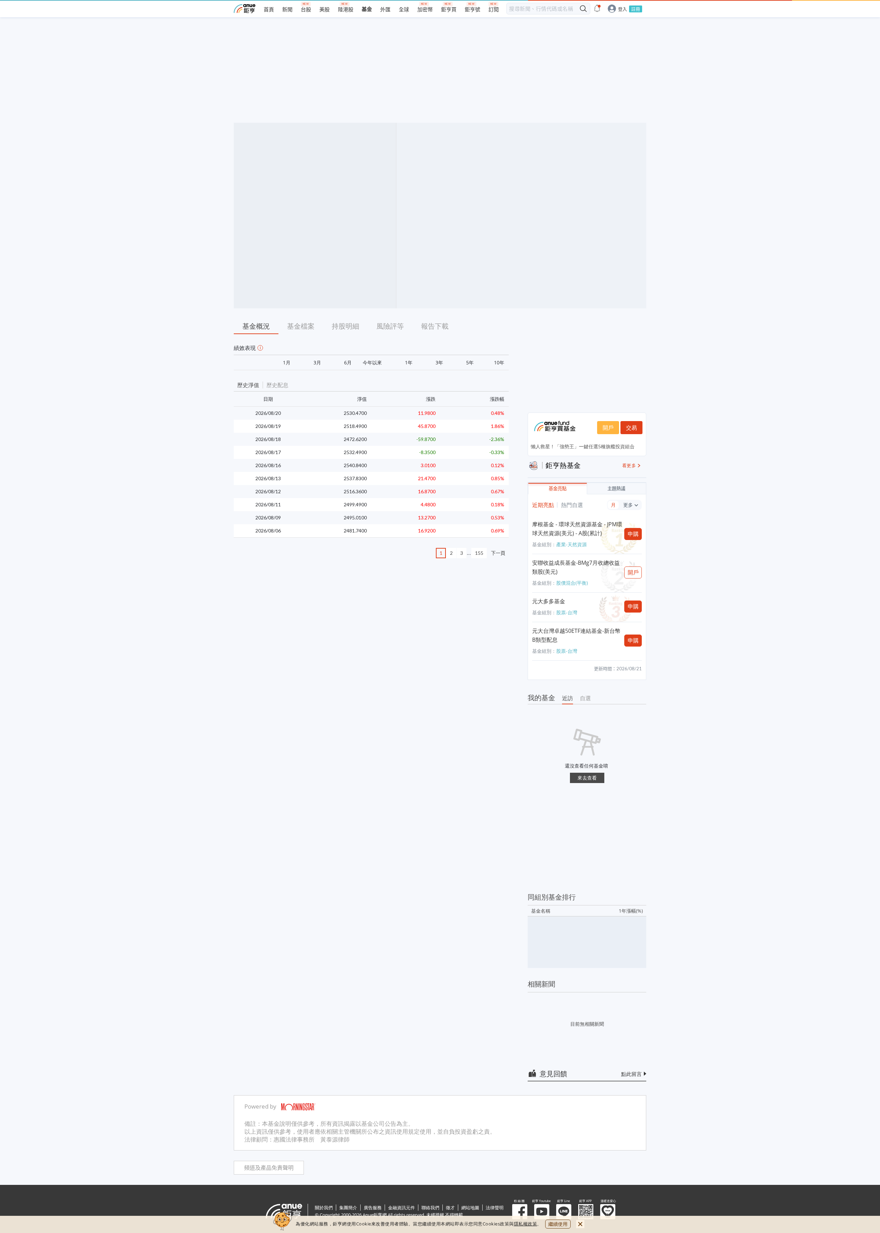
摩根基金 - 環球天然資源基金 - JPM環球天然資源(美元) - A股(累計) (577, 528)
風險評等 (390, 326)
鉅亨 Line (563, 1211)
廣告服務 (373, 1207)
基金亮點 (557, 488)
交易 (631, 427)
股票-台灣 (566, 612)
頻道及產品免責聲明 (269, 1168)
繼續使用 (558, 1224)
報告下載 (435, 326)
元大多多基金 (548, 601)
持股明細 (345, 326)
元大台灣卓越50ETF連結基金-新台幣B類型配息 (576, 635)
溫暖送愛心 (607, 1211)
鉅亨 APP (585, 1211)
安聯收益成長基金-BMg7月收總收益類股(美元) (576, 567)
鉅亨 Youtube (541, 1211)
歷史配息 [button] (277, 385)
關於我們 (324, 1207)
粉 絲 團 (519, 1211)
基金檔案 (301, 326)
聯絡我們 (430, 1207)
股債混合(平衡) (572, 583)
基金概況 (256, 326)
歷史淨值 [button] (248, 385)
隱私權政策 (525, 1224)
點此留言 (631, 1073)
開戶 (608, 427)
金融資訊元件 (401, 1207)
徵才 (450, 1207)
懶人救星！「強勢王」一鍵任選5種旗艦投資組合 (583, 446)
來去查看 (587, 777)
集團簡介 (348, 1207)
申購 (633, 534)
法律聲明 (495, 1207)
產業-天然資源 (571, 544)
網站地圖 (470, 1207)
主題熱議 (616, 488)
